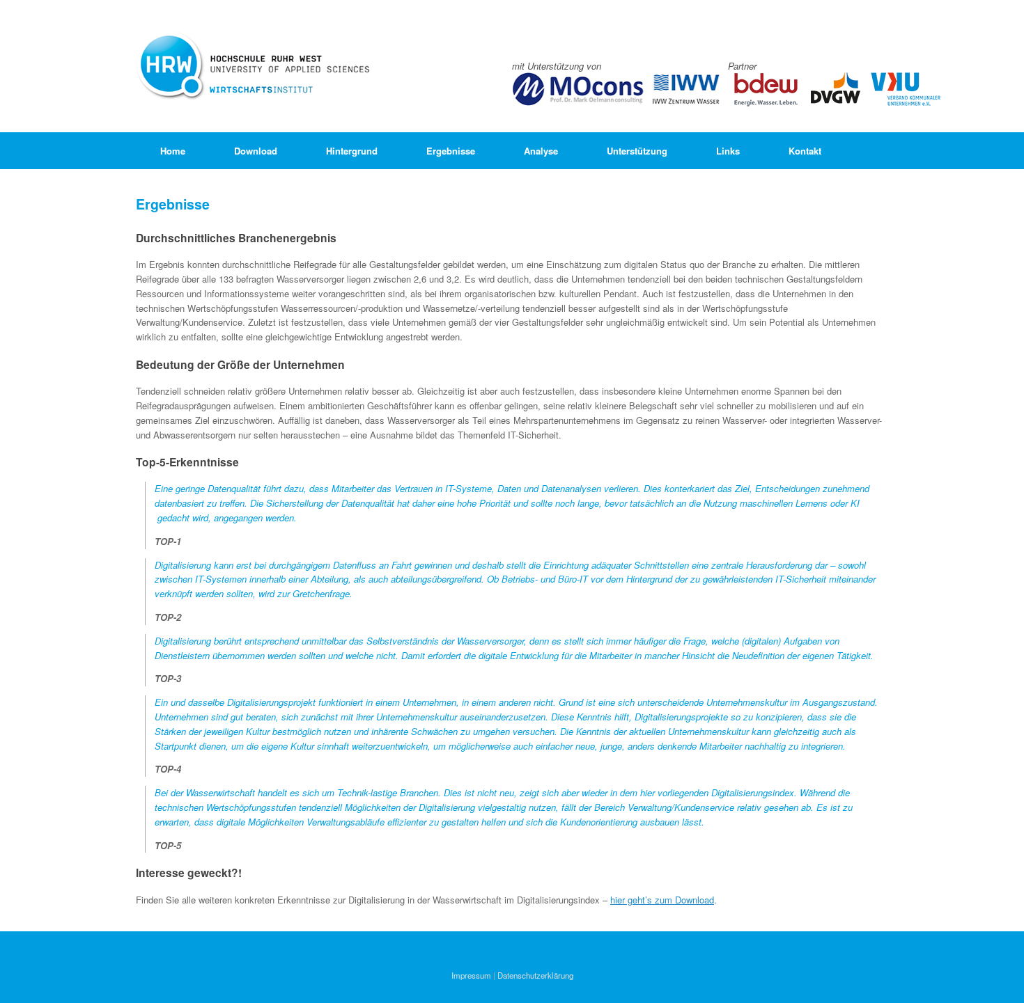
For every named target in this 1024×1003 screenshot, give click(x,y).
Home (172, 150)
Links (728, 150)
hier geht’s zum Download (662, 899)
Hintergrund (352, 150)
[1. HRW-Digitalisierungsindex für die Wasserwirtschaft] (253, 66)
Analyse (541, 150)
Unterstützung (637, 150)
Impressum (471, 975)
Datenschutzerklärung (535, 975)
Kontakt (805, 150)
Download (255, 150)
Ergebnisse (450, 150)
